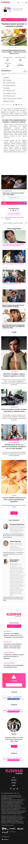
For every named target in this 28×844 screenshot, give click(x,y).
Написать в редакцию (14, 213)
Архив (13, 785)
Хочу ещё (14, 513)
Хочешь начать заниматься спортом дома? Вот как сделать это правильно (14, 656)
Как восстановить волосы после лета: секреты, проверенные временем (14, 500)
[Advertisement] (14, 164)
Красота (14, 495)
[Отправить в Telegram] (18, 104)
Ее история (14, 371)
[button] (18, 2)
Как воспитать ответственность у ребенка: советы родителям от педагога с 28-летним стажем (13, 646)
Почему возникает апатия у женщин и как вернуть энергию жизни (14, 410)
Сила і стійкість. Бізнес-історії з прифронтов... (18, 9)
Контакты (13, 780)
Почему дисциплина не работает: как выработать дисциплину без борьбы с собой (13, 598)
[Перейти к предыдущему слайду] (2, 9)
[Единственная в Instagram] (14, 789)
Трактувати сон (14, 685)
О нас (13, 777)
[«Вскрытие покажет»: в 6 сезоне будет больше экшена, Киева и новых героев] (14, 725)
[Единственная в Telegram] (17, 789)
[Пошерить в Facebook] (13, 104)
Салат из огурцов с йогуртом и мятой (13, 223)
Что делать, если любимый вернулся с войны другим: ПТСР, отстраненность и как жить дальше (13, 535)
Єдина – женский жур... (14, 697)
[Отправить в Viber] (21, 104)
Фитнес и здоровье (14, 442)
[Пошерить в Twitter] (16, 104)
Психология (14, 407)
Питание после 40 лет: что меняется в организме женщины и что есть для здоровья (14, 447)
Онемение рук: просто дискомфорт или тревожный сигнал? (13, 666)
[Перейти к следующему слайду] (26, 9)
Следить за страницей (14, 699)
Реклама (13, 782)
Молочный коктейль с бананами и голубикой (14, 218)
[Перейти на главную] (5, 2)
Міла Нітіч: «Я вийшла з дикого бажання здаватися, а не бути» (14, 375)
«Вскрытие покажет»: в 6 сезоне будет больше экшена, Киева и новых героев (14, 739)
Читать (14, 746)
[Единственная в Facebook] (11, 789)
